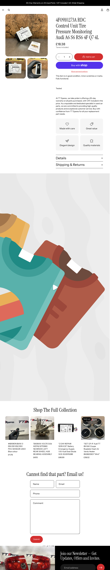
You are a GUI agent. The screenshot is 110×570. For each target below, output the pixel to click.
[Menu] (3, 10)
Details (61, 158)
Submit (36, 539)
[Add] (24, 435)
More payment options (79, 71)
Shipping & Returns (70, 165)
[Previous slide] (8, 428)
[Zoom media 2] (15, 68)
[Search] (9, 10)
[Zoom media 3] (37, 68)
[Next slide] (26, 428)
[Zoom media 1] (26, 35)
